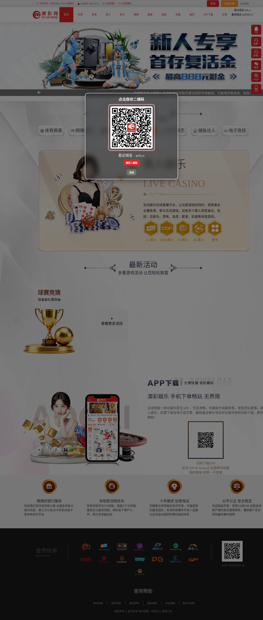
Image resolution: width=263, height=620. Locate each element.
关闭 (131, 172)
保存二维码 (131, 163)
